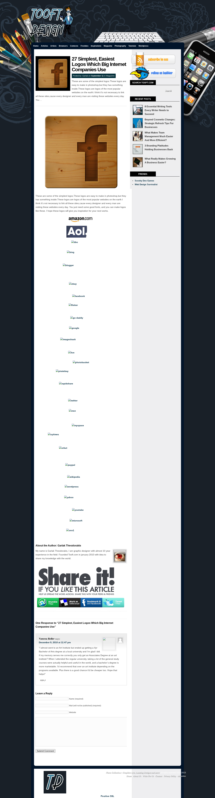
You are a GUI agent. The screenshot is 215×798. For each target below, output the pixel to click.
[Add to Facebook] (91, 602)
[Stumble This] (48, 602)
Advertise (182, 775)
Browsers (63, 46)
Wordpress (143, 46)
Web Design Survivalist (146, 184)
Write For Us (148, 775)
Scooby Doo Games (144, 181)
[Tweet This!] (113, 602)
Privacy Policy (170, 775)
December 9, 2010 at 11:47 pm (55, 642)
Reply (42, 680)
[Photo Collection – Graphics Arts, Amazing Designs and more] (52, 38)
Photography (120, 46)
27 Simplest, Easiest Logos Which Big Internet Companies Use (99, 64)
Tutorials (132, 46)
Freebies (84, 46)
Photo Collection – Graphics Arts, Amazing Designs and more (133, 772)
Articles (44, 46)
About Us (137, 775)
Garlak (85, 76)
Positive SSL (107, 796)
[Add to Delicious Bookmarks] (70, 602)
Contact (159, 775)
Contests (74, 46)
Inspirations (96, 46)
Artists (53, 46)
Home (36, 46)
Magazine (108, 46)
